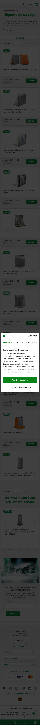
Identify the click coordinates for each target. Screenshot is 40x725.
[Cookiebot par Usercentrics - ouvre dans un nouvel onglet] (28, 336)
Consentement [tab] (8, 342)
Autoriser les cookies (20, 380)
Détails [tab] (20, 342)
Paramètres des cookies (18, 387)
